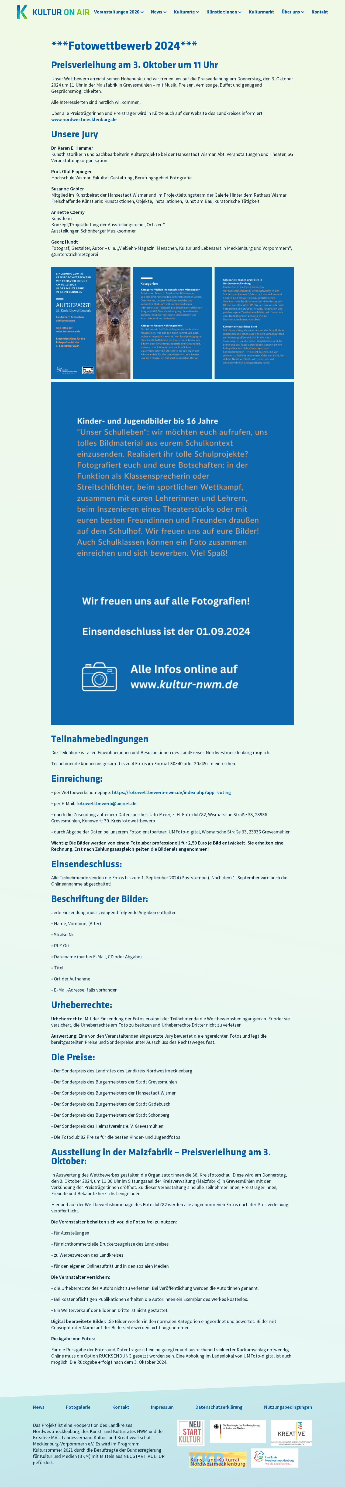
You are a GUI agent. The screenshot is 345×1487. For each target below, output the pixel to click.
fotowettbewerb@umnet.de (106, 803)
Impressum (162, 1407)
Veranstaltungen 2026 (116, 12)
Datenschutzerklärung (219, 1407)
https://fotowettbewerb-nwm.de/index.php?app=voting (171, 792)
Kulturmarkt (261, 12)
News (156, 12)
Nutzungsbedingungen (288, 1407)
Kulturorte (184, 12)
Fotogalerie (78, 1407)
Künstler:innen (221, 12)
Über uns (291, 12)
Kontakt (320, 12)
